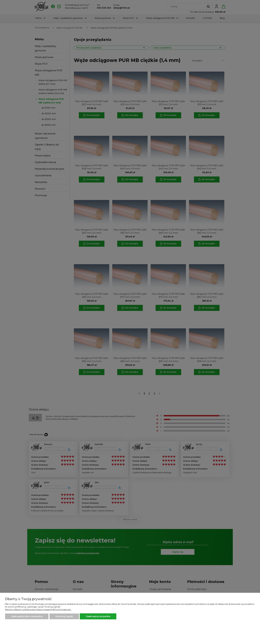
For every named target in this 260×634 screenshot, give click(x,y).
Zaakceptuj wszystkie (98, 616)
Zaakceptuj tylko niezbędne (26, 616)
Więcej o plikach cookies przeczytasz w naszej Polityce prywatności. (38, 609)
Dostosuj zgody (64, 616)
